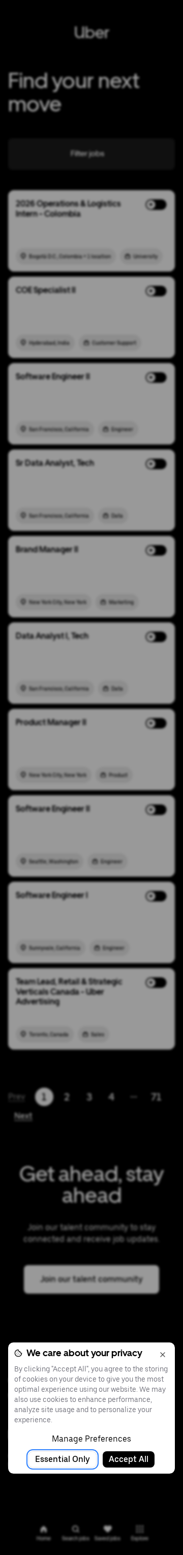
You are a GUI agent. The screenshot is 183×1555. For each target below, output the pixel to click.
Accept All (128, 1459)
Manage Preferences (91, 1439)
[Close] (163, 1355)
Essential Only (62, 1459)
